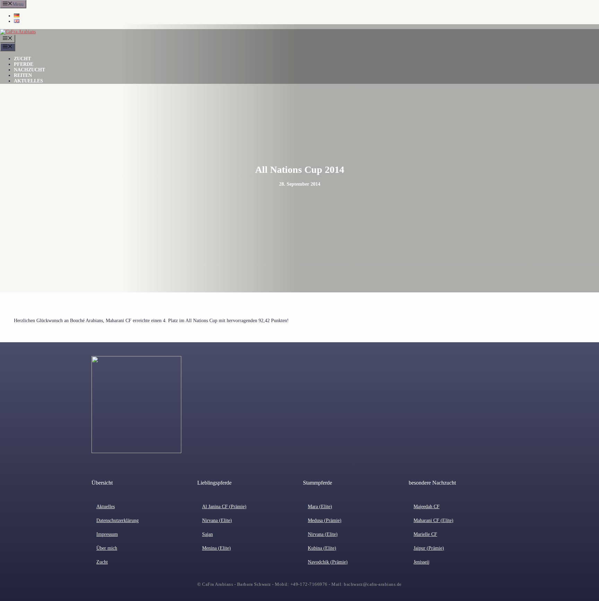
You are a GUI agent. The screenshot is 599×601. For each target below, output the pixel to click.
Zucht (22, 58)
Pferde (23, 64)
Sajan (207, 534)
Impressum (107, 534)
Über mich (106, 548)
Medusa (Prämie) (324, 520)
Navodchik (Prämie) (328, 562)
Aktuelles (28, 80)
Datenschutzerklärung (117, 520)
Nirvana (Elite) (217, 520)
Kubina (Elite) (322, 548)
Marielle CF (425, 534)
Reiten (23, 75)
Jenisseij (421, 562)
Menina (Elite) (216, 548)
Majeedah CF (427, 506)
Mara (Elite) (320, 506)
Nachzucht (29, 69)
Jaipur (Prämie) (429, 548)
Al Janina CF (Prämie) (224, 506)
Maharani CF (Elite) (433, 520)
